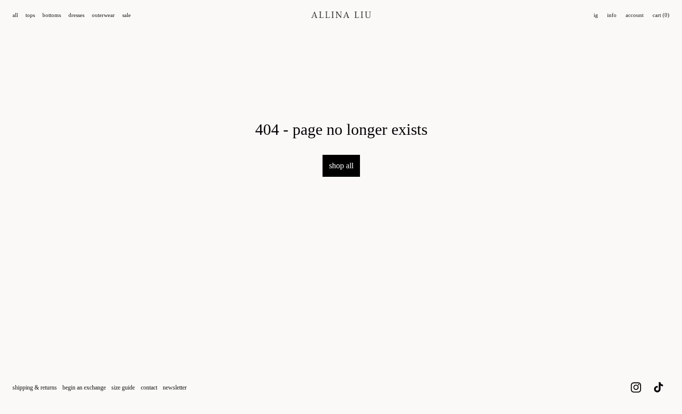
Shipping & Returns (34, 387)
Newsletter (175, 387)
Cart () (661, 15)
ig (596, 15)
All (15, 15)
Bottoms (51, 15)
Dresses (76, 15)
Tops (30, 15)
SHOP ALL (341, 165)
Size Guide (123, 387)
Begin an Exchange (84, 387)
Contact (149, 387)
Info (612, 15)
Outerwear (103, 15)
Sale (126, 15)
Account (635, 15)
